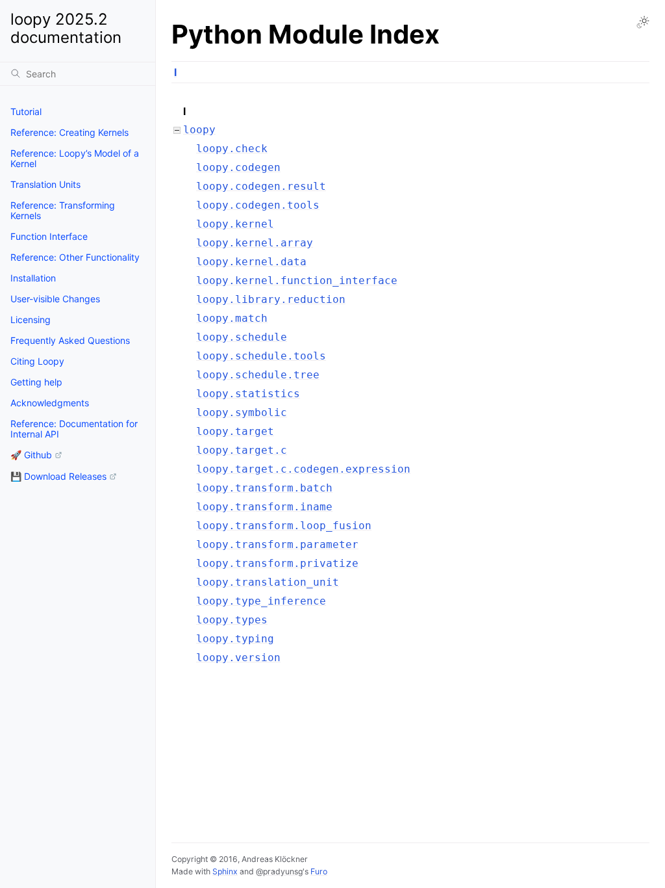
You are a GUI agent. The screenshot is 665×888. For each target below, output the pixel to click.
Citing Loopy (37, 361)
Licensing (30, 319)
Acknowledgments (49, 402)
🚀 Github (31, 454)
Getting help (36, 381)
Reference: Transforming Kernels (62, 210)
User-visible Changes (55, 298)
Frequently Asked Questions (70, 340)
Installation (33, 277)
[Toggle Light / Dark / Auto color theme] (642, 22)
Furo (318, 871)
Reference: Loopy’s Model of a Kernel (74, 158)
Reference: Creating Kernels (69, 132)
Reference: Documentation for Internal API (74, 428)
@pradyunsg (279, 871)
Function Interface (49, 236)
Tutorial (26, 111)
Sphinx (225, 871)
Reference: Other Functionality (75, 257)
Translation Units (45, 184)
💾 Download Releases (58, 476)
